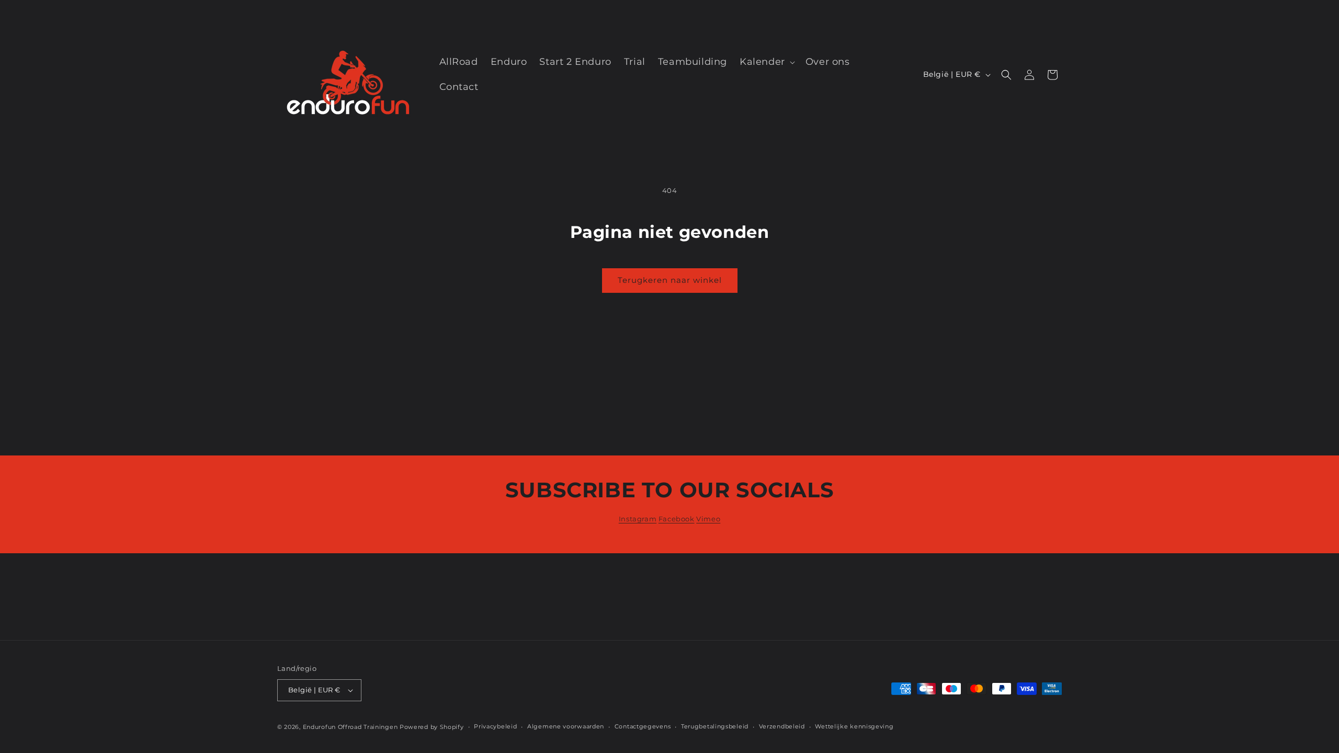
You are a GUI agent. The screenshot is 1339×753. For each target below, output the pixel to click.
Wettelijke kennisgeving (854, 726)
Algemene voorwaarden (565, 726)
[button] (766, 62)
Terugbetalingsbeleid (714, 726)
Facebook (677, 519)
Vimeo (708, 519)
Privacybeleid (495, 726)
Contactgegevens (643, 726)
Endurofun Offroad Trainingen (350, 727)
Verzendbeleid (782, 726)
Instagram (637, 519)
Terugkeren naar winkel (670, 280)
